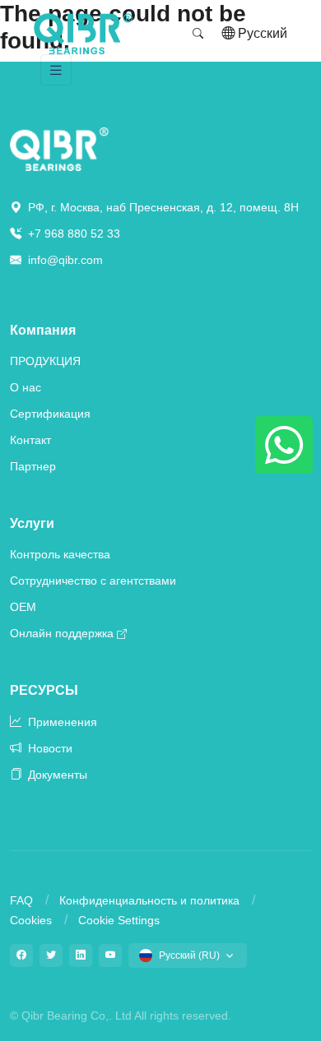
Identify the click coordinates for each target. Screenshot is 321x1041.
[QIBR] (83, 33)
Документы (56, 774)
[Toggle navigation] (56, 70)
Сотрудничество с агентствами (93, 580)
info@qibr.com (65, 259)
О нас (25, 387)
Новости (48, 748)
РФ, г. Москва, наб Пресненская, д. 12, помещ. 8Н (162, 207)
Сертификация (50, 413)
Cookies (31, 920)
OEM (23, 606)
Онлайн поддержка (62, 633)
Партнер (33, 466)
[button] (198, 33)
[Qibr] (59, 148)
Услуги (32, 523)
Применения (61, 722)
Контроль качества (60, 554)
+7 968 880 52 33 (72, 233)
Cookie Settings (119, 920)
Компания (43, 330)
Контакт (30, 439)
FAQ (21, 900)
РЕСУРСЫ (44, 690)
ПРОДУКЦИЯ (45, 361)
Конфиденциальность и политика (149, 900)
